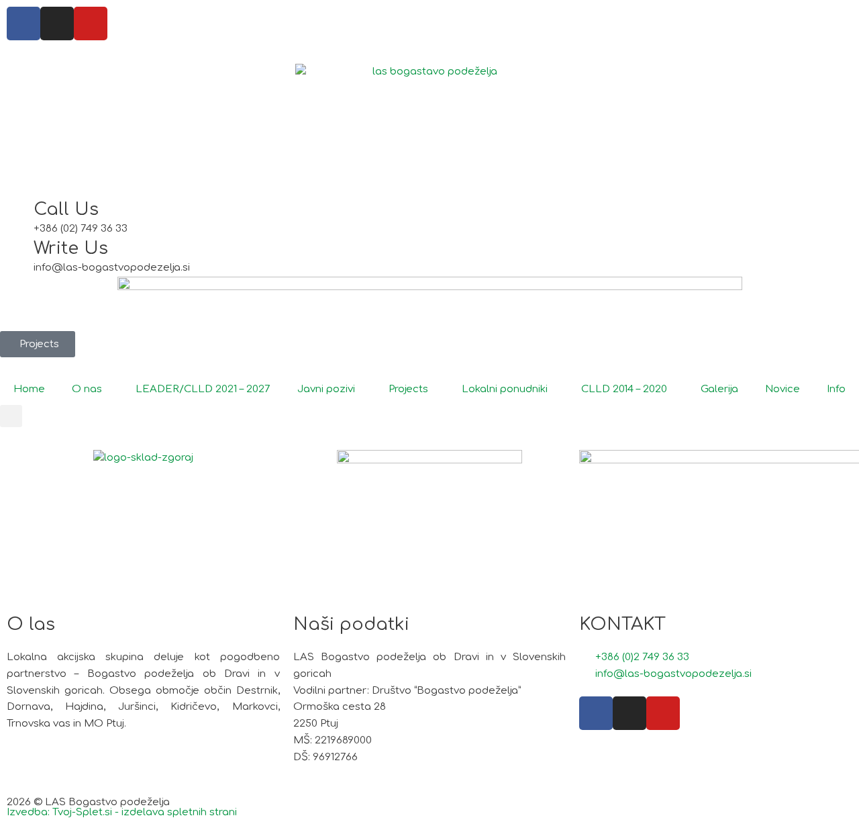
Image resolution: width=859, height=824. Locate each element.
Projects (408, 389)
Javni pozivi (326, 389)
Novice (782, 389)
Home (29, 389)
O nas (87, 389)
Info (836, 389)
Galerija (719, 389)
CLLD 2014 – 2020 (624, 389)
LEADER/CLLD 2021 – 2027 (203, 389)
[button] (11, 416)
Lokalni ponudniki (505, 389)
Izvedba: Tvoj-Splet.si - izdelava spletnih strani (122, 812)
